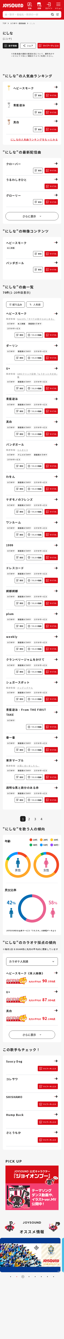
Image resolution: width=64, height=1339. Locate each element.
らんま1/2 (22, 449)
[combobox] (34, 304)
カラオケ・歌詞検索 (18, 23)
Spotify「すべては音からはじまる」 (36, 318)
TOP (4, 23)
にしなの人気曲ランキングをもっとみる (34, 139)
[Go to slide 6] (41, 1276)
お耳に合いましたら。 (28, 765)
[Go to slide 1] (10, 1276)
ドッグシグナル (25, 687)
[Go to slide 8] (53, 1276)
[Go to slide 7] (47, 1276)
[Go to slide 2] (16, 1276)
